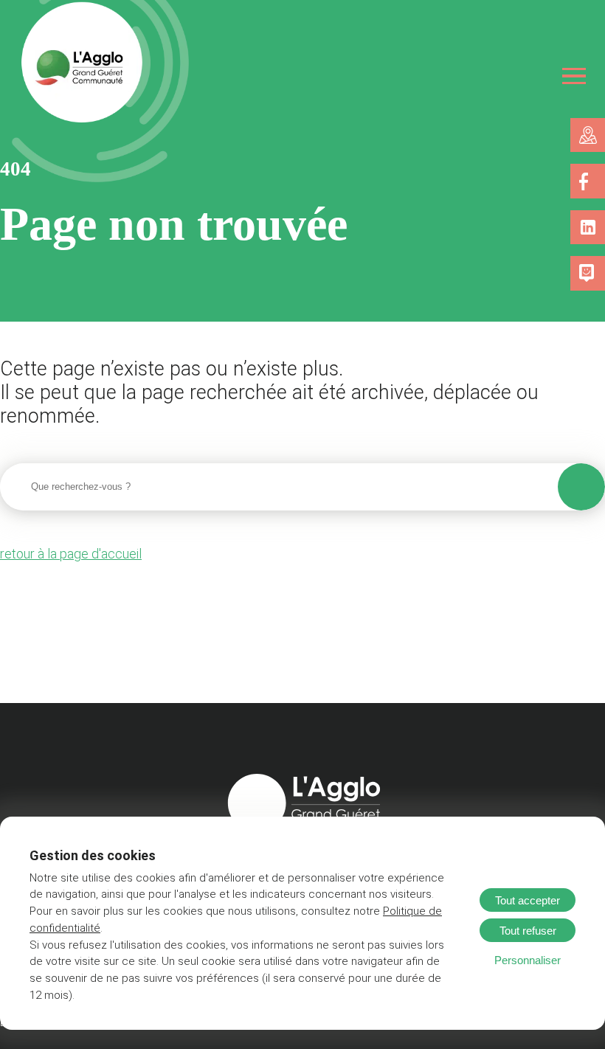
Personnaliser (527, 960)
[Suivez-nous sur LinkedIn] (588, 227)
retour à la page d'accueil (71, 553)
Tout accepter (527, 900)
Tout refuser (527, 930)
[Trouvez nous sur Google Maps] (588, 135)
